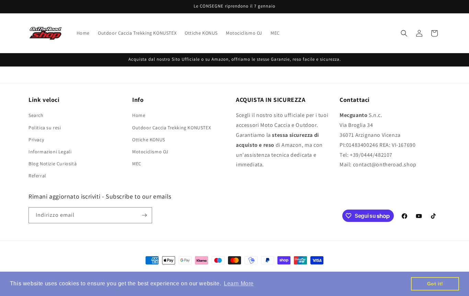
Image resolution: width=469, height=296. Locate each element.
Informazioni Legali (49, 152)
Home (138, 116)
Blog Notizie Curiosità (52, 164)
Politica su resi (44, 128)
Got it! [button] (435, 283)
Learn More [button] (239, 283)
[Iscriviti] (144, 215)
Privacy (36, 140)
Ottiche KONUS (148, 140)
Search (36, 116)
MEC (136, 164)
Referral (37, 176)
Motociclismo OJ (150, 152)
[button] (404, 33)
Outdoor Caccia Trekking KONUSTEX (171, 128)
